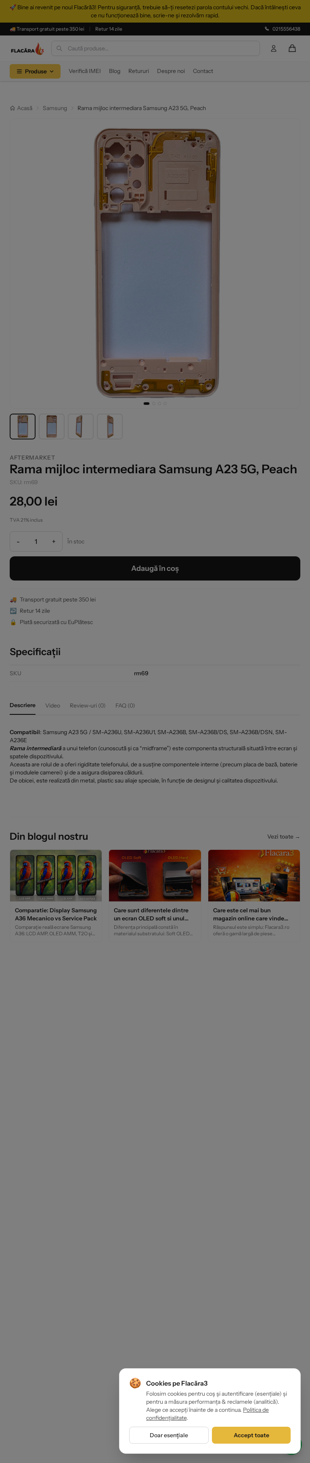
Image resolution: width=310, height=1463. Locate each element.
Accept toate (251, 1435)
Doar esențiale (169, 1435)
